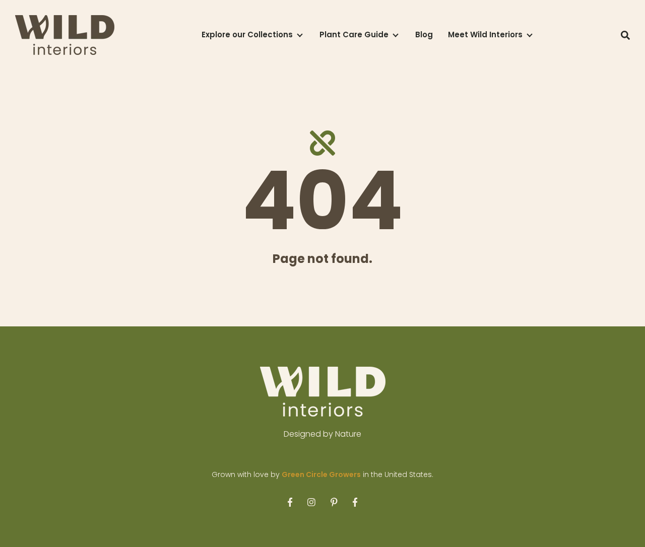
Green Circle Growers (321, 474)
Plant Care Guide (354, 34)
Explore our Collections (247, 34)
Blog (424, 34)
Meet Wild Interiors (485, 34)
